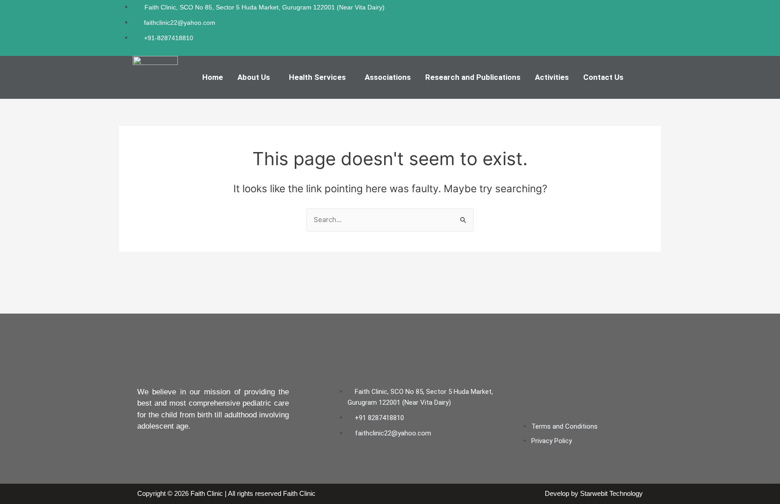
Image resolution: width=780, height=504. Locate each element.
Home (212, 77)
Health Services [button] (317, 77)
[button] (256, 77)
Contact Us (603, 77)
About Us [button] (253, 77)
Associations (388, 77)
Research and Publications (472, 77)
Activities (552, 77)
